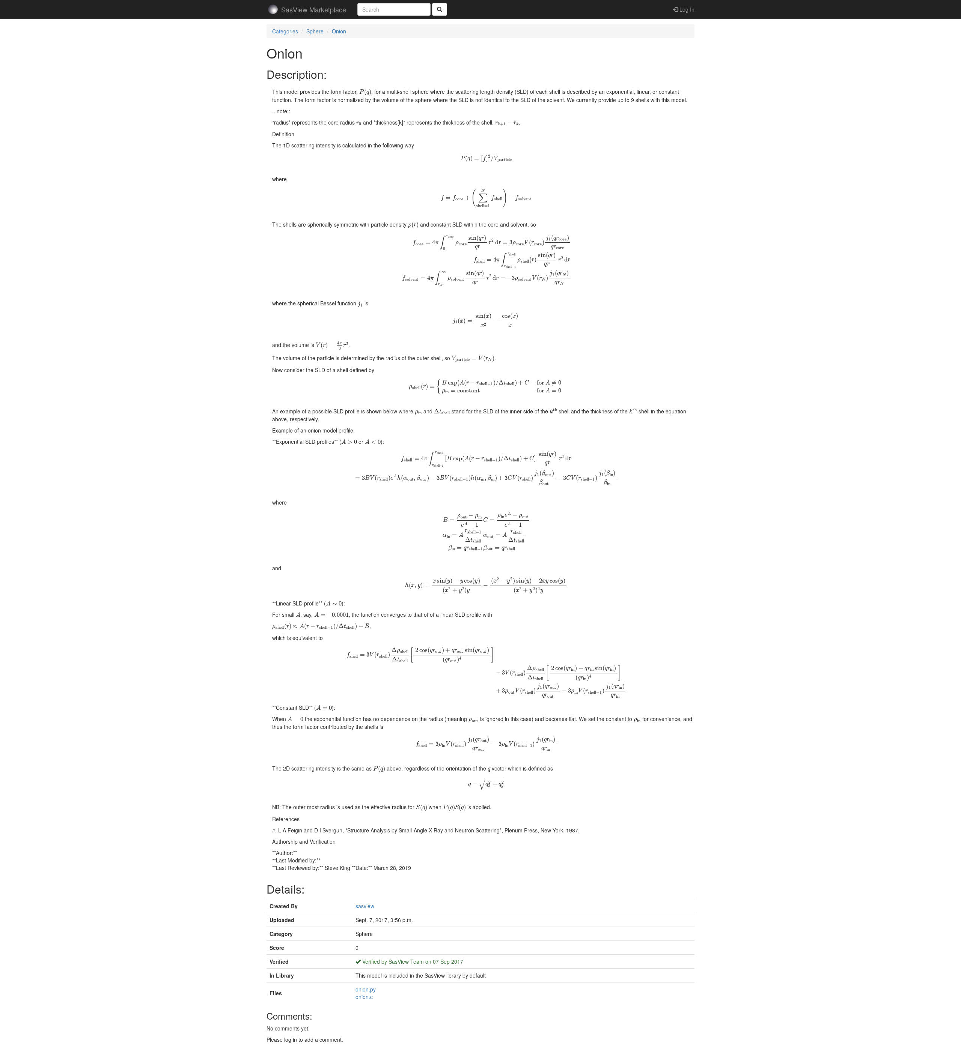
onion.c (364, 996)
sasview (364, 906)
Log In (686, 9)
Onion (339, 31)
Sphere (315, 31)
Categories (285, 31)
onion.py (365, 989)
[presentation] (365, 92)
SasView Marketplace (313, 9)
